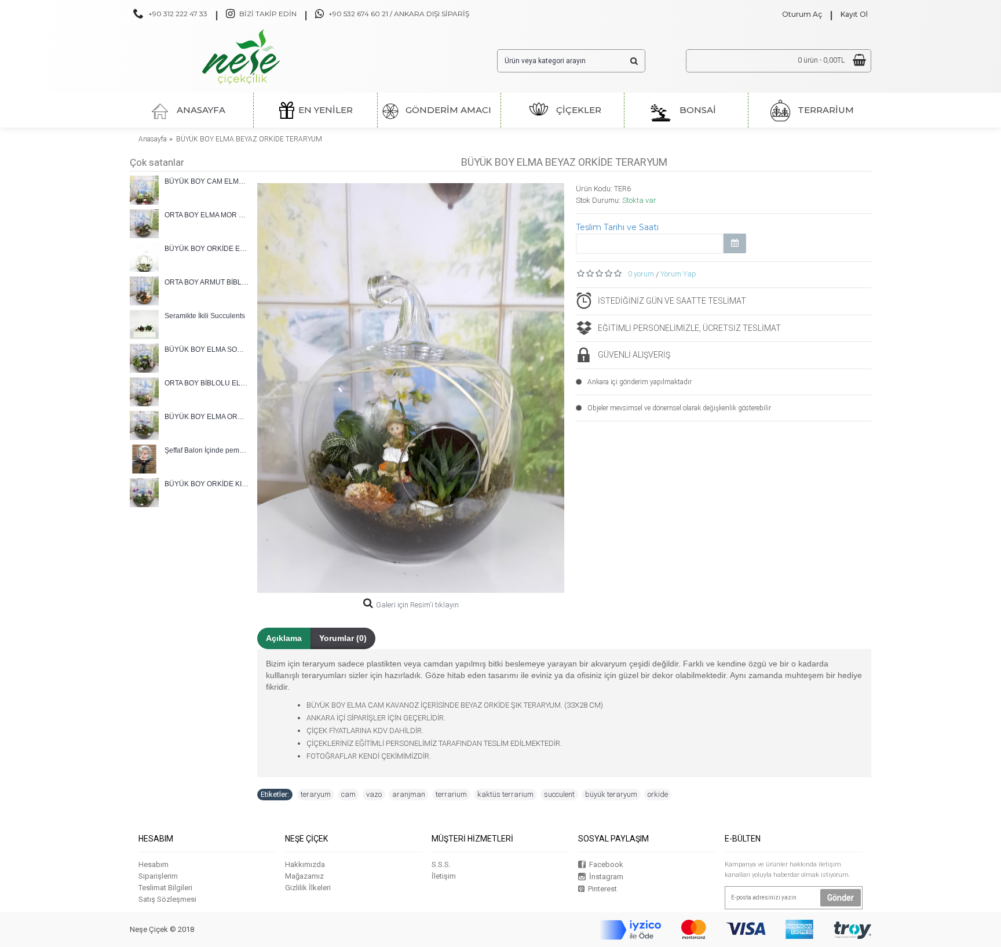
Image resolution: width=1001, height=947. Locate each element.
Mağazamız (304, 876)
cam (348, 794)
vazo (374, 794)
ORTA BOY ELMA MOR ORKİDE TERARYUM (207, 215)
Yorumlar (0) (343, 638)
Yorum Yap (678, 273)
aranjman (408, 794)
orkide (658, 794)
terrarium (451, 794)
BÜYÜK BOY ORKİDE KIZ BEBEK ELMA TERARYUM (207, 484)
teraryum (316, 794)
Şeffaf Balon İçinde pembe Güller (207, 450)
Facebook (606, 864)
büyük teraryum (611, 794)
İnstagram (606, 876)
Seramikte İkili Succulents (205, 316)
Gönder (840, 897)
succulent (559, 794)
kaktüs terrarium (505, 794)
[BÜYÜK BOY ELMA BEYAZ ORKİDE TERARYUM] (410, 388)
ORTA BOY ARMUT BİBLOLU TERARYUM (207, 282)
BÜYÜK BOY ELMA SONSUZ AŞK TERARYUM (207, 349)
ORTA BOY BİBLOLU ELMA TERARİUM (207, 383)
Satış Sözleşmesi (167, 899)
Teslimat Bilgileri (165, 887)
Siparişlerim (158, 876)
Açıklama (284, 638)
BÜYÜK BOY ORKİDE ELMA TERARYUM (207, 249)
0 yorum (641, 273)
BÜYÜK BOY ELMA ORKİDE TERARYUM (207, 417)
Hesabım (153, 864)
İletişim (444, 876)
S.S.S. (441, 864)
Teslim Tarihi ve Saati (617, 227)
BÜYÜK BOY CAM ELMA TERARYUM (207, 181)
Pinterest (602, 888)
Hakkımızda (305, 864)
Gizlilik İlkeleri (308, 887)
